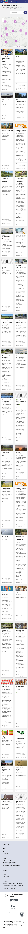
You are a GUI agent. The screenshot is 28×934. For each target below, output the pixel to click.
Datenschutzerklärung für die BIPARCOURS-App (13, 885)
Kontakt (4, 850)
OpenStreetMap (20, 46)
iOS (3, 873)
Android (4, 874)
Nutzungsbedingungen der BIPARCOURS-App (12, 883)
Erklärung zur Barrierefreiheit (9, 888)
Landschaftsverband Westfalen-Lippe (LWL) (12, 864)
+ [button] (2, 18)
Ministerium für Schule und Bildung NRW (11, 865)
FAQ (4, 848)
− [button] (2, 21)
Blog (4, 846)
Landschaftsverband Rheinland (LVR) (10, 862)
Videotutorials (6, 853)
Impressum (5, 886)
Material (4, 851)
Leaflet (15, 46)
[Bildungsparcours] (11, 1)
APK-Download (6, 876)
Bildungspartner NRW (7, 860)
